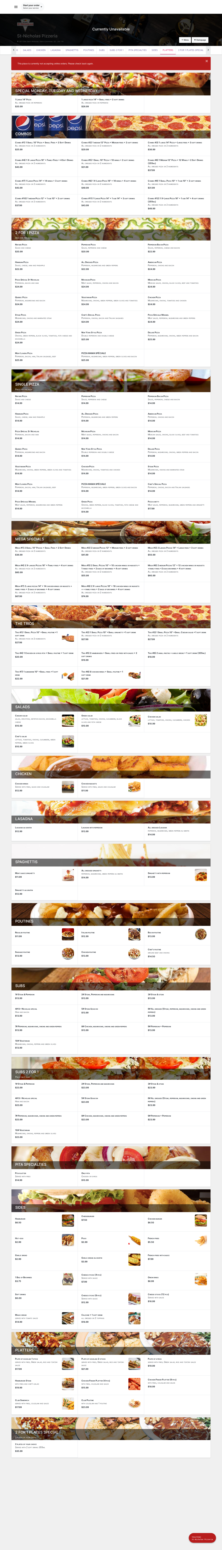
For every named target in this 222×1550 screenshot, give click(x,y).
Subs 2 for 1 (117, 50)
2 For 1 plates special (191, 50)
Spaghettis (72, 50)
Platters (168, 50)
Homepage (201, 40)
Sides (155, 50)
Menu (186, 40)
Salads (27, 50)
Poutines (88, 50)
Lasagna (56, 50)
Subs (102, 50)
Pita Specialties (138, 50)
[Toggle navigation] (16, 7)
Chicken (41, 50)
